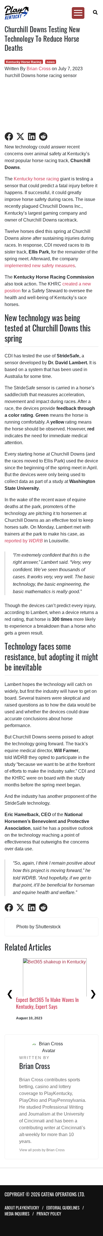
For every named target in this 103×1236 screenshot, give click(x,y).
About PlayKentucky (22, 1208)
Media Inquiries (17, 1214)
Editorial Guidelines (63, 1208)
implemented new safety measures (40, 265)
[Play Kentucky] (49, 13)
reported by (24, 540)
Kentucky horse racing (36, 178)
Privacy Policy (49, 1214)
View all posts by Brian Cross (42, 1150)
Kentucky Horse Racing (23, 62)
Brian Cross (39, 68)
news (51, 62)
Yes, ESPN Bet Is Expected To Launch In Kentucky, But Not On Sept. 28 (48, 1011)
